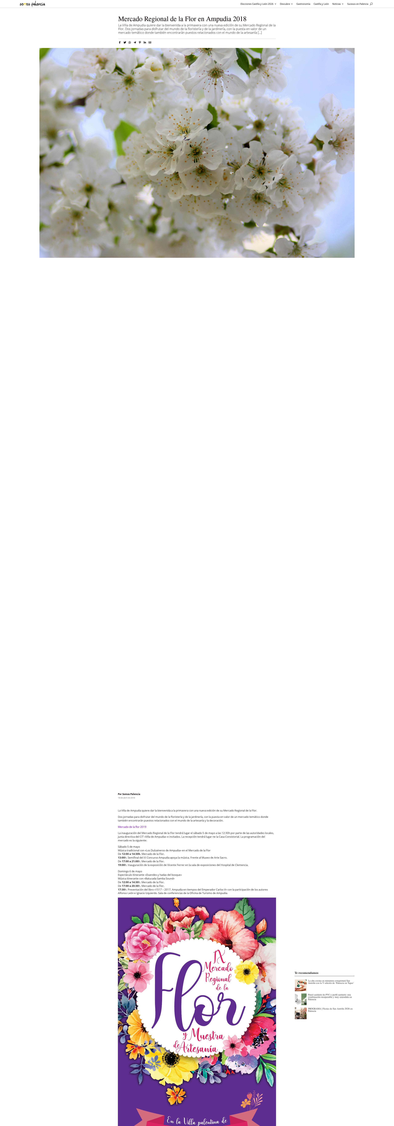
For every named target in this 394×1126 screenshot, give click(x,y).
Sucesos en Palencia (357, 3)
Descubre (285, 3)
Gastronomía (303, 3)
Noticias (336, 3)
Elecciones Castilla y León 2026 (257, 3)
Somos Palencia (131, 794)
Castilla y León (321, 3)
